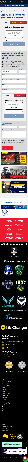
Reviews (4, 419)
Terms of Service (20, 142)
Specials (4, 409)
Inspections (4, 401)
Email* (4, 84)
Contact (4, 411)
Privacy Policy (9, 142)
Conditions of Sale (20, 458)
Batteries (4, 399)
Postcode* (5, 89)
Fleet (3, 413)
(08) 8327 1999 (10, 345)
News (3, 415)
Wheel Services (6, 407)
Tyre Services (5, 405)
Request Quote (7, 148)
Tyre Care (4, 387)
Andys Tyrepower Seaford (15, 5)
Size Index (4, 424)
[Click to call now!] (22, 2)
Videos (4, 417)
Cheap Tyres (5, 430)
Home (4, 11)
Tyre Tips (4, 389)
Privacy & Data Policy (10, 458)
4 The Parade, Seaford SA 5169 (14, 342)
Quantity (21, 69)
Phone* (10, 79)
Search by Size (6, 383)
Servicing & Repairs (7, 403)
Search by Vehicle (6, 381)
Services (4, 397)
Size (3, 69)
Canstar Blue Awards (7, 426)
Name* (4, 74)
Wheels (4, 391)
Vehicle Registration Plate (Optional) (8, 124)
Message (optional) (7, 130)
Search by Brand (6, 385)
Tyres (3, 379)
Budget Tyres (5, 428)
